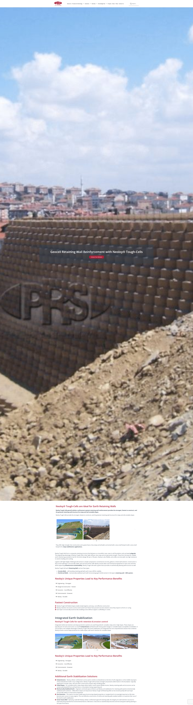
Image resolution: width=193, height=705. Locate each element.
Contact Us (121, 3)
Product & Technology (77, 3)
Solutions (87, 3)
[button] (58, 529)
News (113, 3)
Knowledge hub (101, 3)
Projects (109, 3)
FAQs (116, 3)
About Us (69, 3)
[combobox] (134, 4)
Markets (94, 3)
